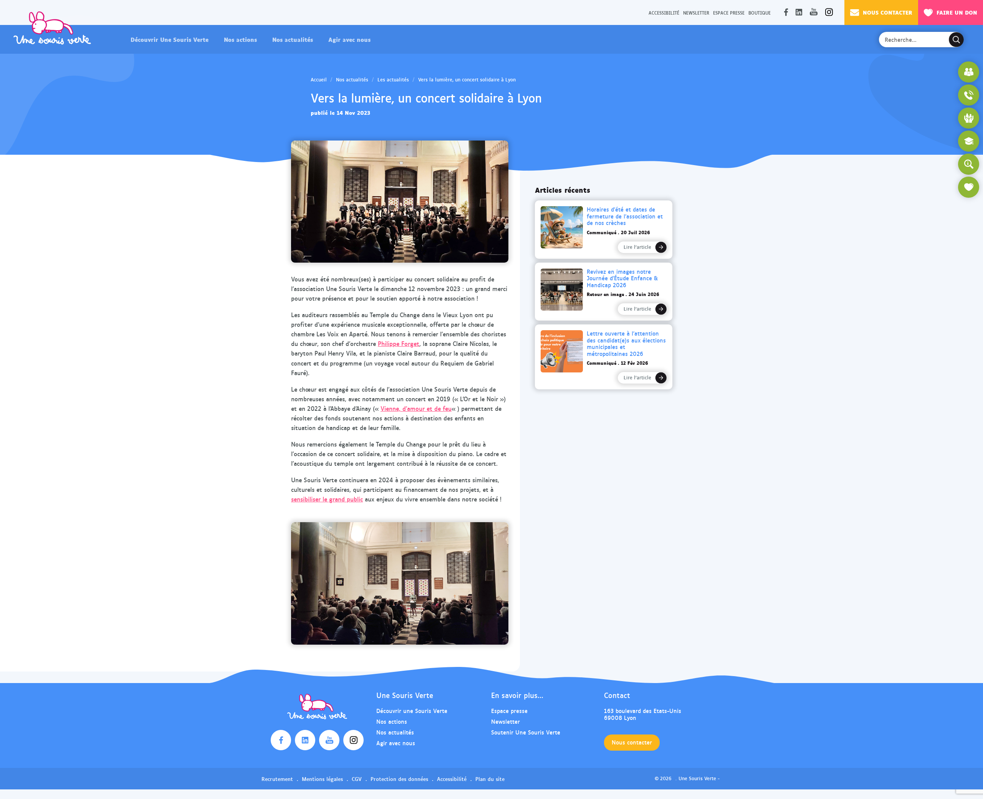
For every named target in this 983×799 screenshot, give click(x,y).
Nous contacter (887, 12)
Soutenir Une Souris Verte (525, 732)
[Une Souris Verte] (52, 27)
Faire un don (957, 12)
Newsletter (696, 12)
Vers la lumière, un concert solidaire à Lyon (467, 79)
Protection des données (399, 778)
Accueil (319, 79)
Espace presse (729, 12)
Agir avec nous (349, 39)
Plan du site (490, 778)
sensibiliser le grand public (327, 499)
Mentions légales (322, 778)
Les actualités (393, 79)
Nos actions (240, 39)
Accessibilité (664, 12)
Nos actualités (292, 39)
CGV (357, 778)
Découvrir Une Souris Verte (170, 39)
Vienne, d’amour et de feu (416, 408)
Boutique (759, 12)
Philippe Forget (398, 343)
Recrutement (277, 778)
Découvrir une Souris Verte (411, 710)
